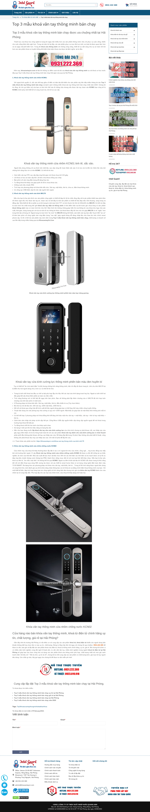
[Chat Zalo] (4, 792)
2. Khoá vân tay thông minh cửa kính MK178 (29, 193)
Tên (14, 720)
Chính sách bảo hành (52, 776)
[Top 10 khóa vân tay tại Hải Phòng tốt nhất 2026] (123, 95)
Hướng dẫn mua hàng (52, 765)
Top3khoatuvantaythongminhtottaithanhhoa (32, 706)
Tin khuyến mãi (74, 767)
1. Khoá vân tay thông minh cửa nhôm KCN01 (29, 77)
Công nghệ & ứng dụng (77, 770)
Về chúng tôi (73, 779)
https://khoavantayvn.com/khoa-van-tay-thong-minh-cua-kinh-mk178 (60, 441)
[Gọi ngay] (4, 778)
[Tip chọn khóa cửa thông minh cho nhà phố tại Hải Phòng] (123, 118)
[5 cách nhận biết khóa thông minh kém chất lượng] (123, 143)
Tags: (14, 706)
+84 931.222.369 (21, 781)
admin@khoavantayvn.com (24, 785)
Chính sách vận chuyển (53, 767)
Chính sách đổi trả (51, 773)
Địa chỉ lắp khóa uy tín (76, 776)
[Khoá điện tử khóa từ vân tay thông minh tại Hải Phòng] (26, 5)
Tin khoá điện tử (74, 765)
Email (63, 720)
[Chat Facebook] (4, 785)
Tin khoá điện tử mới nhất (21, 711)
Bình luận (16, 727)
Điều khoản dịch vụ (51, 782)
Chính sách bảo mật (52, 779)
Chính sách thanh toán (52, 770)
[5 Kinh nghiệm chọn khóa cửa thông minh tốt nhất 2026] (123, 69)
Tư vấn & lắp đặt (74, 773)
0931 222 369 (111, 5)
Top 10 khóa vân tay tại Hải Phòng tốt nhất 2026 (123, 105)
